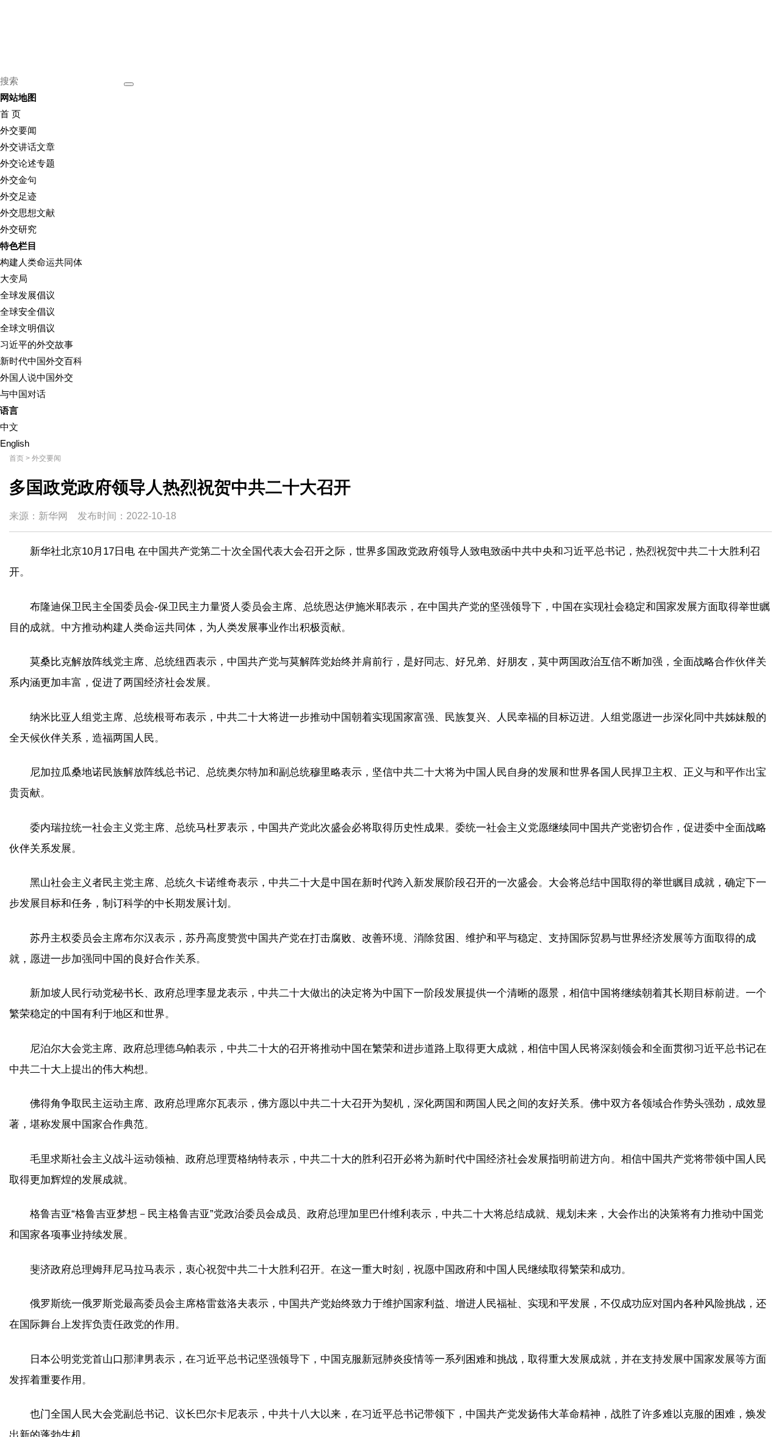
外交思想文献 (27, 212)
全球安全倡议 (27, 311)
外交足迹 (18, 196)
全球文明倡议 (27, 328)
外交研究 (18, 229)
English (14, 443)
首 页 (10, 114)
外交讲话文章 (27, 147)
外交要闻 (18, 130)
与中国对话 (23, 394)
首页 (16, 458)
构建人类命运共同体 (41, 262)
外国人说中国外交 (36, 377)
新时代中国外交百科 (41, 361)
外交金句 (18, 180)
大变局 (13, 278)
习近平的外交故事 (36, 344)
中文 (9, 427)
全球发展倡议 (27, 295)
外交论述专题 (27, 163)
